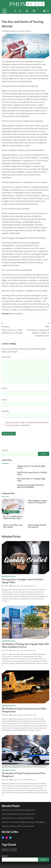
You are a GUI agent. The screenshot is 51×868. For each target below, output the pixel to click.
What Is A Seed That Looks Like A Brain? (13, 526)
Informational (16, 314)
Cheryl (28, 31)
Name (5, 388)
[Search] (15, 11)
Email (5, 400)
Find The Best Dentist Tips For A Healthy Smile (32, 473)
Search (5, 450)
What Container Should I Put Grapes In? (37, 526)
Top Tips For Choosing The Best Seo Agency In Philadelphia (30, 486)
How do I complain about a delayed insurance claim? (13, 517)
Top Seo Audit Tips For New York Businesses (18, 826)
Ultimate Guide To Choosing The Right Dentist (31, 467)
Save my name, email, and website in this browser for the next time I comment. (27, 423)
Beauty (5, 850)
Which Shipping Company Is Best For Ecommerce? (37, 502)
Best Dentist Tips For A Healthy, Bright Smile (31, 480)
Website (5, 411)
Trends (13, 850)
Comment (7, 357)
